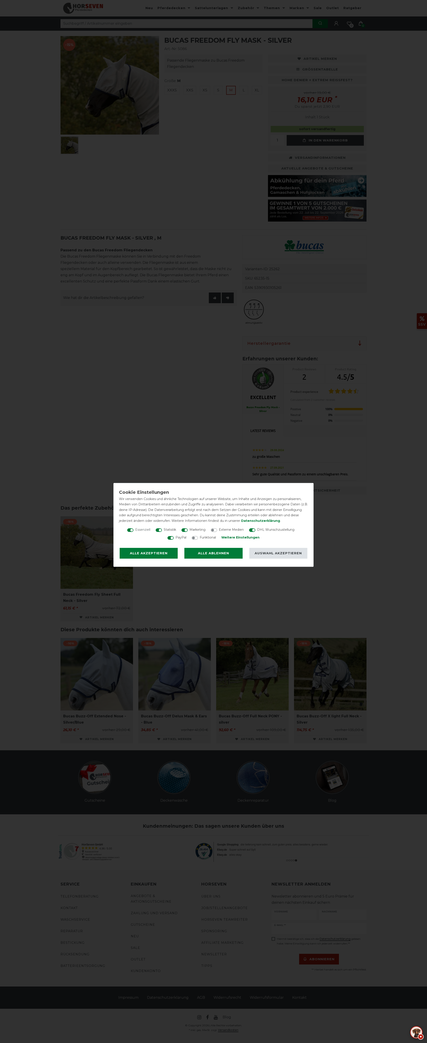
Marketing (197, 530)
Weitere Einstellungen (240, 537)
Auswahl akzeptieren (278, 553)
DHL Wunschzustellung (275, 530)
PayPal (180, 537)
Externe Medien (231, 530)
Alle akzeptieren (148, 553)
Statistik (170, 530)
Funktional (208, 537)
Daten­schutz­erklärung (260, 521)
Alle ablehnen (213, 553)
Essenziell (142, 530)
